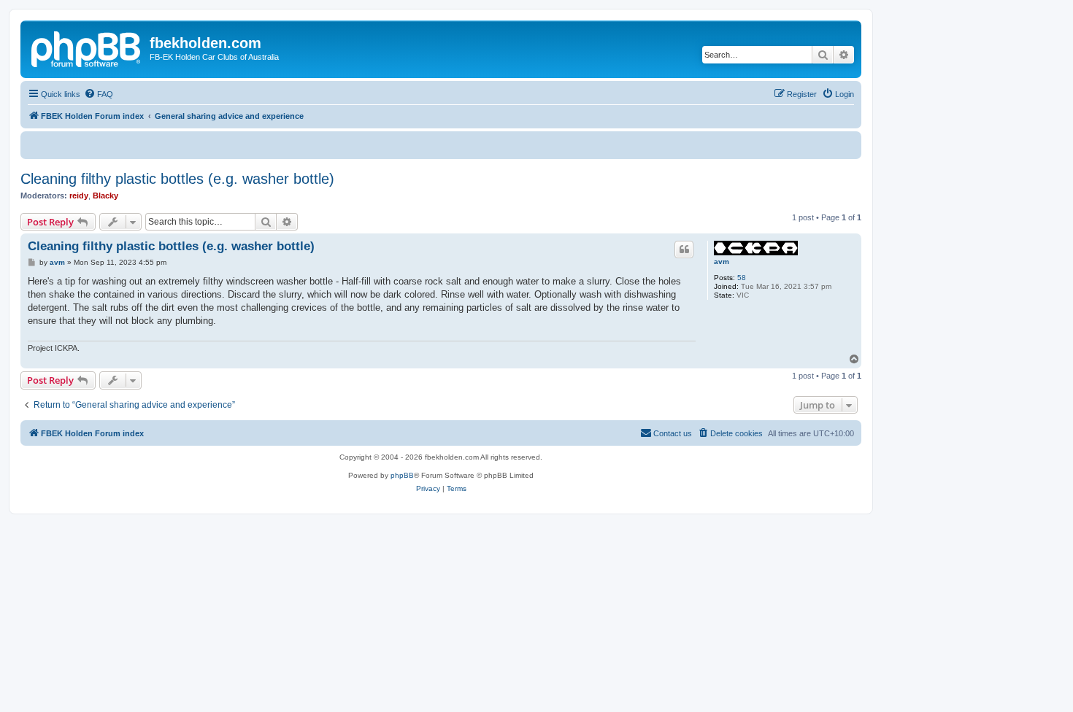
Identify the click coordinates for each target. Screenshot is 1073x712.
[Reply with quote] (683, 249)
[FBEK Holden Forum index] (87, 47)
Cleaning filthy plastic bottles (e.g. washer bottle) (177, 179)
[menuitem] (98, 94)
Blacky (105, 195)
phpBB (402, 475)
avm (721, 262)
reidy (78, 195)
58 (741, 278)
